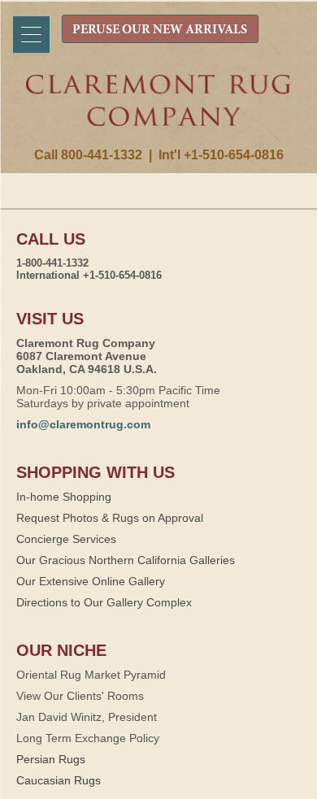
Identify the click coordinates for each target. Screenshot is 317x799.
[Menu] (31, 34)
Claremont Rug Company (159, 111)
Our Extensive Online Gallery (90, 581)
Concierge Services (66, 538)
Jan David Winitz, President (86, 716)
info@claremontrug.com (83, 424)
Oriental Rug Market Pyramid (91, 674)
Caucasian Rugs (58, 780)
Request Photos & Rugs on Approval (109, 517)
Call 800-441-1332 (88, 155)
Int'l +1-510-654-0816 (221, 155)
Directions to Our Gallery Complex (104, 602)
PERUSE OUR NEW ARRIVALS (159, 30)
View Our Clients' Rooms (80, 695)
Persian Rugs (50, 759)
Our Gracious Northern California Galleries (125, 560)
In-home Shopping (63, 496)
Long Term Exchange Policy (87, 738)
